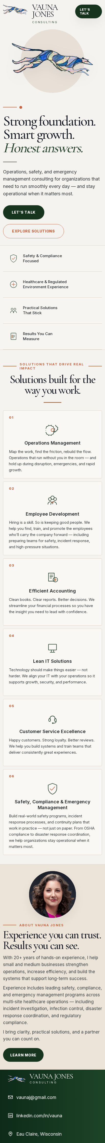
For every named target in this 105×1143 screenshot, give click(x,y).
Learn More (23, 1055)
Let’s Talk (85, 11)
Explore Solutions (33, 231)
